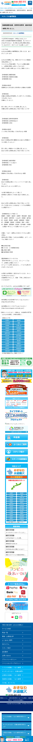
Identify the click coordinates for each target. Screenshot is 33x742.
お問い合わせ (6, 655)
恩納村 (7, 328)
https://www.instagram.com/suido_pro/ (12, 308)
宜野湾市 (7, 333)
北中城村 (18, 338)
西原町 (19, 340)
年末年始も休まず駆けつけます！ (15, 549)
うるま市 (18, 333)
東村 (19, 323)
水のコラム (5, 644)
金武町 (7, 343)
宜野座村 (18, 328)
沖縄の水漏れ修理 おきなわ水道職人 (12, 625)
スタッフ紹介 (6, 648)
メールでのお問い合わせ (19, 5)
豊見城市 (18, 346)
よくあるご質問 (7, 640)
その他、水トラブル (8, 683)
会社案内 (5, 652)
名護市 (7, 320)
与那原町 (7, 351)
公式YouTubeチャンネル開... (14, 538)
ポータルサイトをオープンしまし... (16, 532)
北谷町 (7, 338)
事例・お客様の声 (8, 636)
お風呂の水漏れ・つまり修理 (11, 675)
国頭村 (19, 320)
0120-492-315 (14, 695)
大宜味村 (7, 323)
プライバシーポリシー (9, 659)
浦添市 (19, 330)
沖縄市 (7, 330)
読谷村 (7, 335)
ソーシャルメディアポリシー (11, 663)
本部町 (7, 325)
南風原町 (18, 348)
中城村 (7, 340)
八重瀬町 (18, 351)
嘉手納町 (18, 335)
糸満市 (7, 346)
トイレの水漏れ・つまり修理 (11, 667)
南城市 (7, 348)
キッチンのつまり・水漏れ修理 (12, 671)
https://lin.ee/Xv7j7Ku (8, 302)
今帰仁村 (18, 325)
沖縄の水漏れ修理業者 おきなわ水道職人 (11, 8)
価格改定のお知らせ (11, 543)
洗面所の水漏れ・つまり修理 (11, 679)
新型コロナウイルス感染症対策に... (16, 554)
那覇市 (19, 343)
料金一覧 (5, 632)
